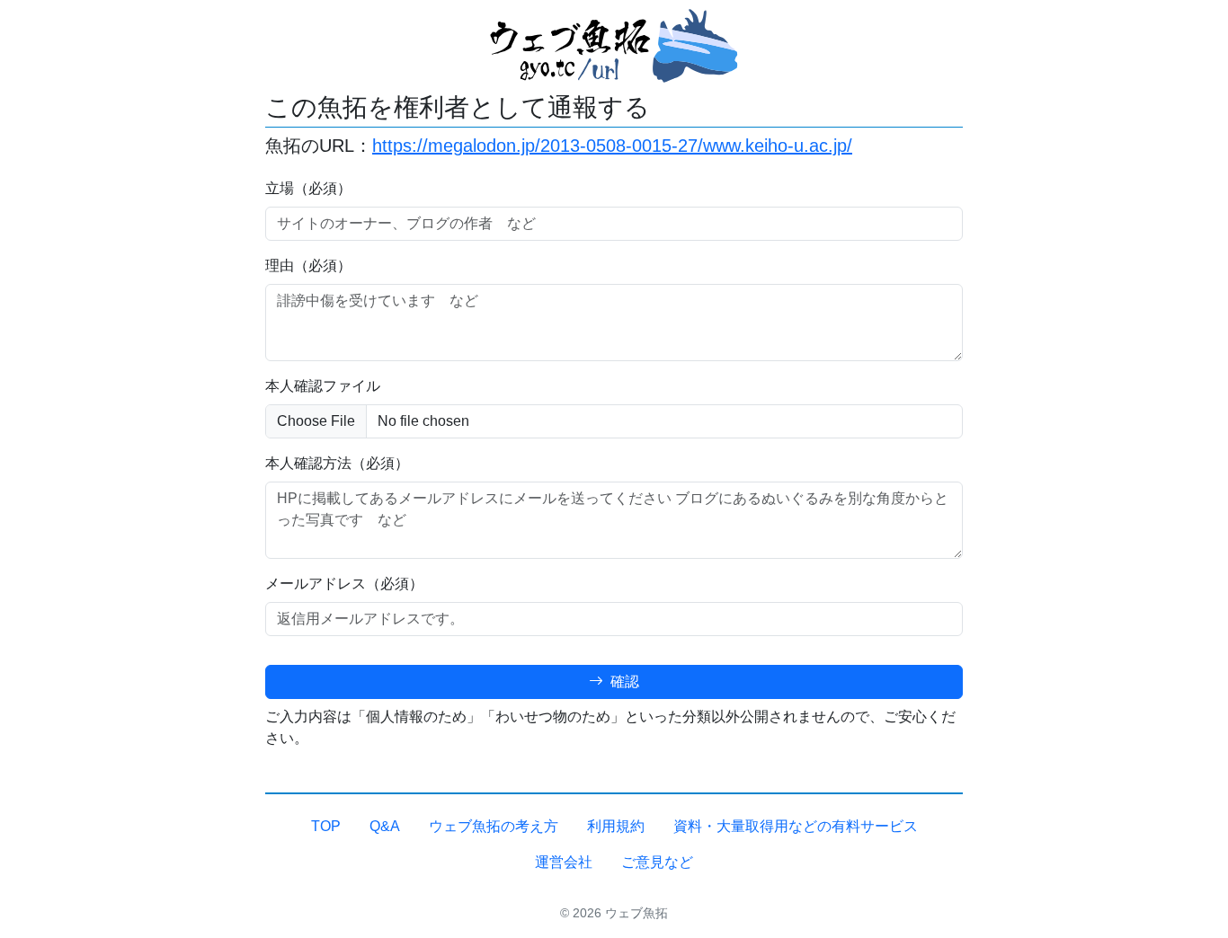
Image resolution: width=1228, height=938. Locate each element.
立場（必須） (308, 188)
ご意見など (657, 862)
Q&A (384, 826)
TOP (326, 826)
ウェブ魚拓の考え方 (493, 826)
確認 (623, 681)
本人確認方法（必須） (337, 463)
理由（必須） (308, 265)
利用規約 (616, 826)
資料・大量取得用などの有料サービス (795, 826)
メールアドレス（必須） (344, 583)
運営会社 (563, 862)
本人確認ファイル (322, 386)
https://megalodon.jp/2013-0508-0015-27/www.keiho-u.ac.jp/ (612, 145)
